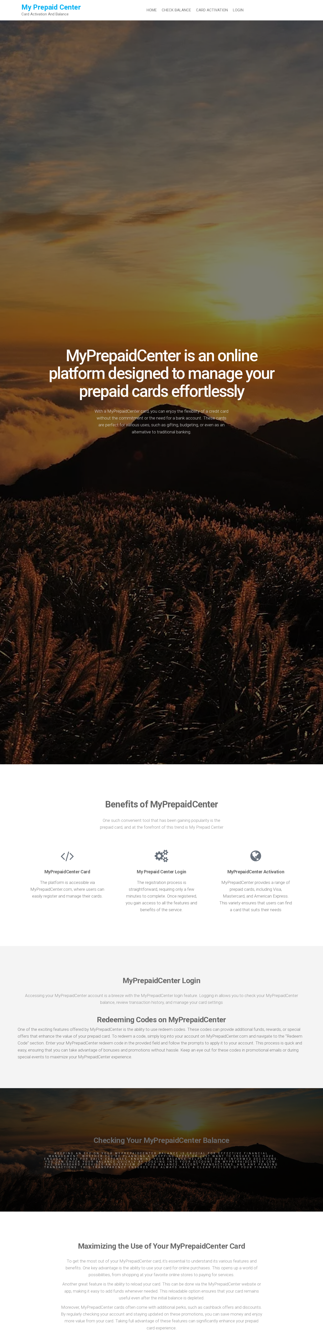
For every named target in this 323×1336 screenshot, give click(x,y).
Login (238, 10)
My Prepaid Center (51, 7)
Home (152, 10)
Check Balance (176, 10)
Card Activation (212, 10)
